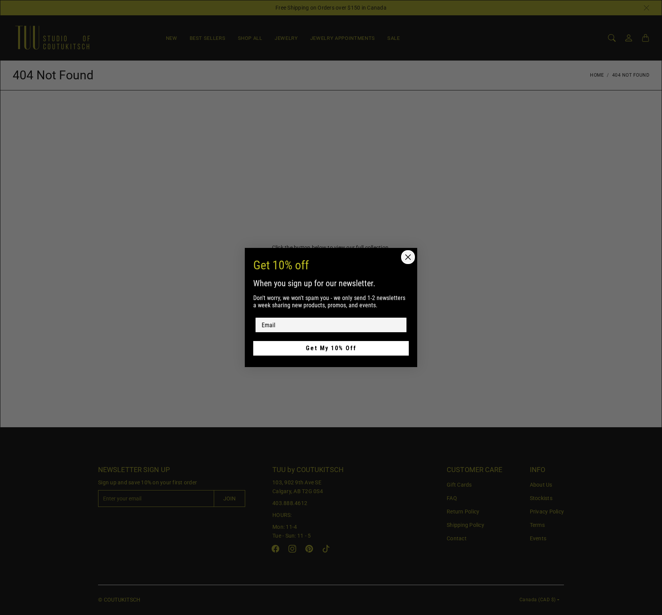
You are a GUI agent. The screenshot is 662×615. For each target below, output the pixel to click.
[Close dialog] (408, 257)
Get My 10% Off (331, 348)
